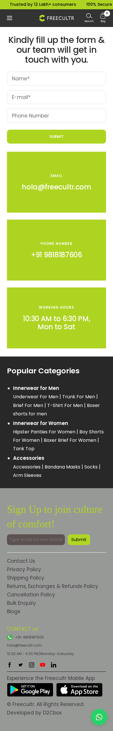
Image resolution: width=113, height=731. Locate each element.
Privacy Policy (24, 569)
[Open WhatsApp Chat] (99, 717)
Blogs (13, 611)
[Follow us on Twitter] (20, 664)
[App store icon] (79, 686)
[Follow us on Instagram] (31, 664)
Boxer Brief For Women (70, 440)
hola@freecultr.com (24, 645)
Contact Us (21, 561)
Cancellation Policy (31, 594)
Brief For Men (28, 405)
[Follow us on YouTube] (42, 664)
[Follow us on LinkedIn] (53, 664)
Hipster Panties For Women (44, 431)
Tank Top (23, 448)
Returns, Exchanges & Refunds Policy (52, 586)
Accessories (27, 467)
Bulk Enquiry (21, 603)
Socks (91, 467)
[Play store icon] (30, 686)
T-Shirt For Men (65, 405)
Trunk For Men (79, 396)
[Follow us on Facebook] (9, 664)
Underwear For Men (36, 396)
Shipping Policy (25, 577)
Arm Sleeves (27, 475)
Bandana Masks (63, 467)
